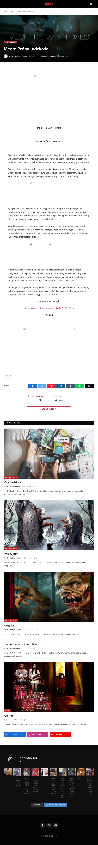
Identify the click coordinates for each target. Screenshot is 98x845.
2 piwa (8, 376)
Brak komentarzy (49, 56)
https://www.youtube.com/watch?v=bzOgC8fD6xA (49, 308)
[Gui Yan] (49, 687)
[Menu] (7, 4)
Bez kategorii (10, 42)
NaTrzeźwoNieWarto (19, 56)
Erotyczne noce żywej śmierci (22, 644)
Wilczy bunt (11, 553)
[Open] (8, 772)
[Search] (91, 4)
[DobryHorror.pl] (49, 4)
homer (9, 720)
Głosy (42, 400)
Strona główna (9, 12)
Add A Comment (49, 409)
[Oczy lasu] (49, 597)
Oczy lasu (10, 625)
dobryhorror (8, 770)
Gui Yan (9, 715)
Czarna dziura (12, 482)
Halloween (59, 400)
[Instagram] (10, 774)
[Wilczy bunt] (49, 525)
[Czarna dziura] (49, 454)
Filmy (7, 710)
